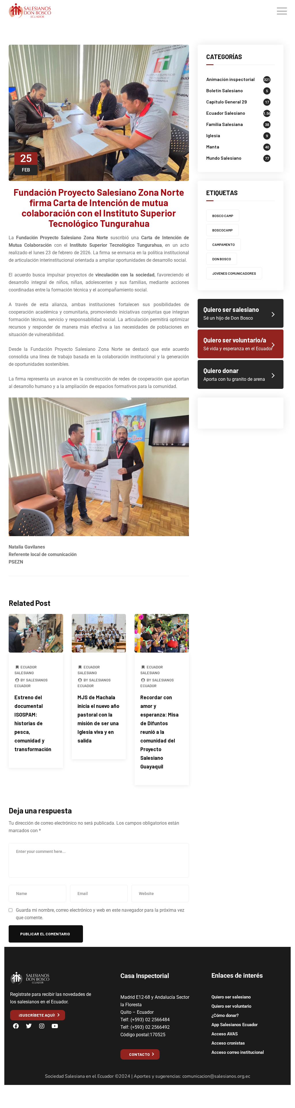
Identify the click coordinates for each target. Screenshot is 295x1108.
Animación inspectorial (230, 79)
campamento (223, 244)
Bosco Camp (222, 216)
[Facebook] (16, 1026)
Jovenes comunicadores (234, 273)
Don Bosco (221, 259)
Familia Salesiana (224, 124)
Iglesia (213, 135)
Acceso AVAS (224, 1034)
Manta (212, 146)
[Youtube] (54, 1026)
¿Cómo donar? (225, 1015)
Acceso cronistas (228, 1043)
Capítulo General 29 (226, 101)
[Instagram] (42, 1026)
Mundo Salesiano (223, 158)
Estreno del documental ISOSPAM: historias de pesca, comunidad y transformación (32, 723)
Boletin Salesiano (224, 90)
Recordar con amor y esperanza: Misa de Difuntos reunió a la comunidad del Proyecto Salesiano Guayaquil (159, 732)
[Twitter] (29, 1026)
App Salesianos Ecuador (234, 1024)
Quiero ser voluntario (231, 1006)
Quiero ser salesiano (231, 997)
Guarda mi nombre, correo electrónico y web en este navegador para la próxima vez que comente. (100, 913)
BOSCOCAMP (222, 230)
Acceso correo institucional (237, 1052)
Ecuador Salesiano (225, 113)
